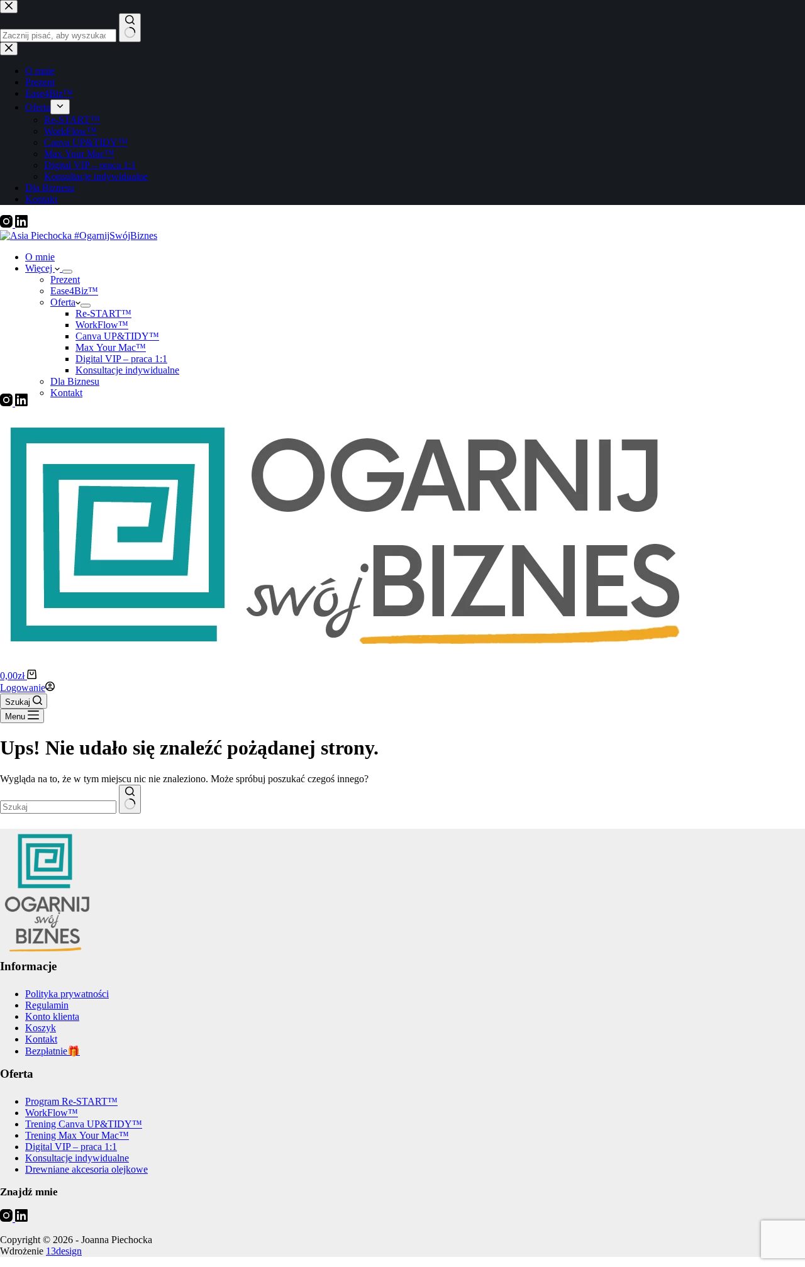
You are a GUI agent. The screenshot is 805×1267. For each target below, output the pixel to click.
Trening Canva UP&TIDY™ (83, 1124)
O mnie (40, 257)
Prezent (65, 279)
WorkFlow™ (101, 324)
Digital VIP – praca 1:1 (121, 358)
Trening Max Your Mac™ (77, 1135)
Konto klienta (52, 1016)
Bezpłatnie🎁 (52, 1051)
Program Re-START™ (71, 1101)
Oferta (62, 302)
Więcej (40, 268)
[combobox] (58, 807)
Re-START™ (103, 313)
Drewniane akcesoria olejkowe (86, 1169)
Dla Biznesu (74, 381)
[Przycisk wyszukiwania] (130, 799)
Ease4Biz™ (74, 290)
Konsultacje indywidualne (127, 370)
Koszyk (40, 1027)
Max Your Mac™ (110, 347)
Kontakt (66, 392)
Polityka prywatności (67, 993)
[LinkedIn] (21, 224)
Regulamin (47, 1005)
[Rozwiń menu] (67, 272)
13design (64, 1251)
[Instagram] (7, 224)
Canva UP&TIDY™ (117, 336)
